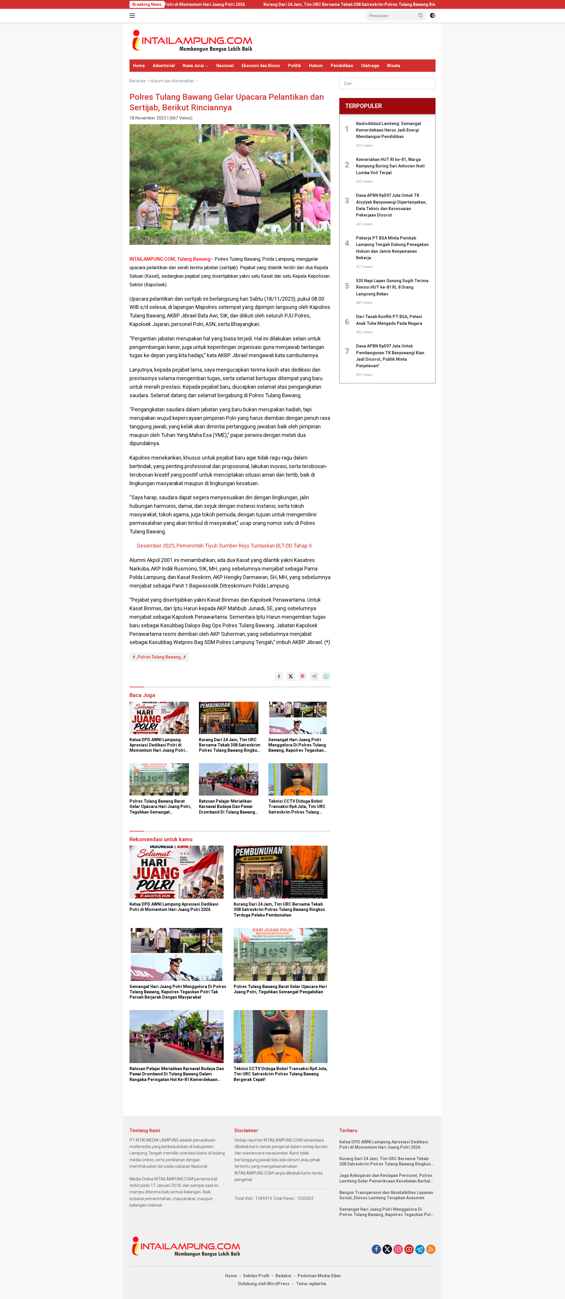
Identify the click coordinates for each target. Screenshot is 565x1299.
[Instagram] (398, 1250)
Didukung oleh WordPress (264, 1283)
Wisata (393, 65)
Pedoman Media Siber (319, 1275)
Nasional (225, 65)
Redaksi (283, 1275)
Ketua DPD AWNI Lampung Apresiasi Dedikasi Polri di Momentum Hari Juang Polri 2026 (157, 745)
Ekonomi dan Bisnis (261, 65)
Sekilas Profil (256, 1275)
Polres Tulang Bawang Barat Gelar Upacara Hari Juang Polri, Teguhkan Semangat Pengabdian (160, 807)
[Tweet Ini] (290, 676)
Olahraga (370, 65)
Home (139, 65)
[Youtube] (409, 1250)
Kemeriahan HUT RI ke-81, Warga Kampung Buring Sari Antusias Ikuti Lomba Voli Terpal (390, 166)
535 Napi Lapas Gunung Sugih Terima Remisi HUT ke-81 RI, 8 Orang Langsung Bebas (392, 287)
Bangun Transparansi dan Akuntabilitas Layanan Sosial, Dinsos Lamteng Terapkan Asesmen (386, 1195)
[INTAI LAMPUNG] (191, 40)
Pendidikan (342, 65)
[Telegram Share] (314, 676)
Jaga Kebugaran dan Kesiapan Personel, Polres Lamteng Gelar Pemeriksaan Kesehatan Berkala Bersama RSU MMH (386, 1178)
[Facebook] (376, 1250)
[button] (421, 15)
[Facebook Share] (279, 676)
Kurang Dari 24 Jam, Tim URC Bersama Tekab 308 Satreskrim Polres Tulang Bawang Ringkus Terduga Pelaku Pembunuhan (317, 4)
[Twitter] (387, 1250)
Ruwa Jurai (193, 65)
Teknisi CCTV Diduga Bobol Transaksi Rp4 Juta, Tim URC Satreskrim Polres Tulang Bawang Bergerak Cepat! (296, 807)
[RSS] (431, 1250)
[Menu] (133, 16)
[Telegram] (420, 1249)
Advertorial (164, 65)
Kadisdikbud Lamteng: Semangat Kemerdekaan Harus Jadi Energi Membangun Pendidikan (388, 130)
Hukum (316, 65)
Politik (294, 65)
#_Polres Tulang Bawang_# (159, 657)
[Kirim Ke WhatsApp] (326, 676)
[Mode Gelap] (433, 16)
